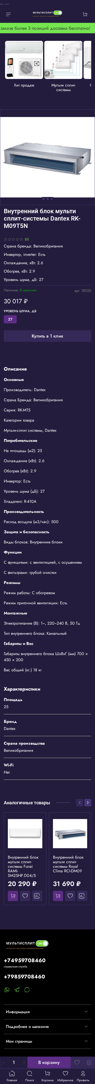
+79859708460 (24, 976)
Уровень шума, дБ (20, 311)
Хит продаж (24, 85)
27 (10, 319)
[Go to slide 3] (52, 199)
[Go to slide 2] (48, 199)
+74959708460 (25, 960)
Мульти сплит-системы (63, 87)
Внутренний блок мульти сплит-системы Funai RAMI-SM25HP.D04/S (23, 866)
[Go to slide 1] (44, 199)
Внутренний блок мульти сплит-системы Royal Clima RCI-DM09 (68, 864)
